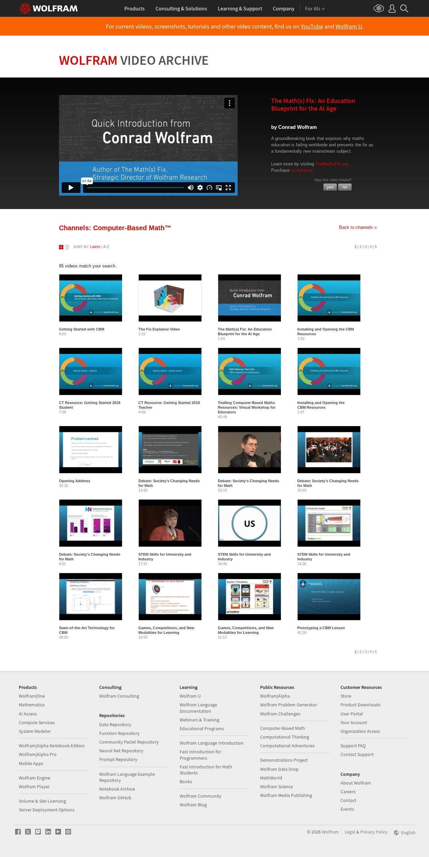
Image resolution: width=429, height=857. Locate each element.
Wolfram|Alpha (275, 696)
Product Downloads (360, 705)
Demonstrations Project (284, 760)
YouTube (312, 26)
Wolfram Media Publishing (286, 795)
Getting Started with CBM (81, 329)
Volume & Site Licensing (42, 801)
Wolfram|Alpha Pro (38, 754)
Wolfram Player (34, 787)
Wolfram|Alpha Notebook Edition (52, 746)
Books (186, 781)
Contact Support (357, 754)
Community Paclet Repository (129, 742)
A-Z (106, 247)
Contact (348, 800)
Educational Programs (202, 728)
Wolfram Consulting (119, 696)
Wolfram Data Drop (279, 769)
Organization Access (360, 731)
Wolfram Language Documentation (198, 708)
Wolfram (134, 60)
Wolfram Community (201, 796)
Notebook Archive (117, 789)
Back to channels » (358, 227)
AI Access (28, 714)
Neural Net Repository (121, 751)
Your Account (354, 722)
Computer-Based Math (282, 728)
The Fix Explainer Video (159, 329)
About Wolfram (356, 783)
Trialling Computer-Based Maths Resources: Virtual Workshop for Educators (246, 407)
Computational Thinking (284, 737)
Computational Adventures (287, 746)
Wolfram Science (276, 787)
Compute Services (37, 722)
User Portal (352, 714)
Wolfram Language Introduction (212, 743)
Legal (350, 832)
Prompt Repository (118, 759)
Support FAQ (353, 746)
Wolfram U (348, 26)
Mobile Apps (31, 763)
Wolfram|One (32, 696)
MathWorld (271, 778)
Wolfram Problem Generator (288, 705)
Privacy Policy (374, 832)
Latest (95, 247)
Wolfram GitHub (115, 798)
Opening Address (74, 481)
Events (347, 809)
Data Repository (115, 724)
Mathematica (32, 705)
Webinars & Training (199, 720)
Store (346, 696)
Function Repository (119, 733)
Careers (348, 792)
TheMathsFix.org (331, 163)
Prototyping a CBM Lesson (321, 628)
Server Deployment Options (46, 810)
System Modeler (35, 731)
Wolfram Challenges (280, 714)
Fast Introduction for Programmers (200, 755)
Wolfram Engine (34, 778)
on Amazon (302, 170)
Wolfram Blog (193, 805)
